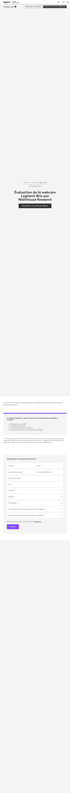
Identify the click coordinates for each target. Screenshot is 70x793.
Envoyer (13, 527)
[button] (9, 6)
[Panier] (63, 2)
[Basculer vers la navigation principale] (68, 2)
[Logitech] (12, 2)
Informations (34, 182)
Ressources (26, 182)
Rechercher (58, 2)
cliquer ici (38, 521)
